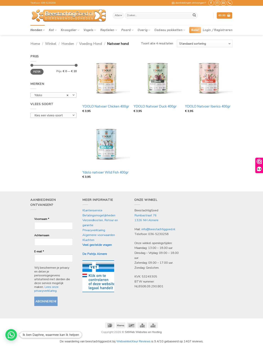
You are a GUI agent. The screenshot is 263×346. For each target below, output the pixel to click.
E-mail (39, 251)
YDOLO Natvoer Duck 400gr (155, 106)
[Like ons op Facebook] (211, 3)
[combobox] (53, 95)
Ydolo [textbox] (51, 95)
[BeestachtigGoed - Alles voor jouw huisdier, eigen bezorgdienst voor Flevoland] (68, 15)
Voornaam (41, 219)
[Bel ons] (229, 3)
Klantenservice (92, 210)
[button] (189, 3)
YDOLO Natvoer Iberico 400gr (207, 106)
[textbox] (52, 115)
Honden (36, 30)
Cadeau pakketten (168, 30)
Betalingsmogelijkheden (98, 215)
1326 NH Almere (146, 220)
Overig (142, 30)
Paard (126, 30)
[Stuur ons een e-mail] (223, 3)
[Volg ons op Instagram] (217, 3)
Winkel (50, 43)
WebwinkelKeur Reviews (133, 341)
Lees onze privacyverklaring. (46, 289)
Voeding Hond (90, 43)
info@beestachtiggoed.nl (158, 229)
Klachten (88, 240)
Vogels (88, 30)
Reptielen (107, 30)
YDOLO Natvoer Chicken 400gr (105, 106)
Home (35, 43)
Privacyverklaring (93, 230)
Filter (36, 71)
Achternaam (41, 235)
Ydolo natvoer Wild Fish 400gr (105, 172)
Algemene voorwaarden (98, 235)
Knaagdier (69, 30)
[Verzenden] (194, 15)
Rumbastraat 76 (145, 215)
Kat (51, 30)
